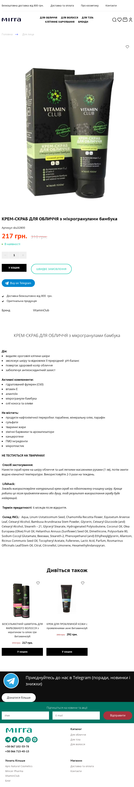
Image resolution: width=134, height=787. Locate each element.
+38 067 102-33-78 (17, 746)
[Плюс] (23, 255)
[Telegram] (8, 739)
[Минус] (5, 255)
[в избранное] (127, 47)
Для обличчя (78, 734)
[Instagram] (28, 739)
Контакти (111, 5)
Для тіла (75, 739)
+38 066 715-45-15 (17, 751)
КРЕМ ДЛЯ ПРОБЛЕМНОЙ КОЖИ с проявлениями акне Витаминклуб (67, 626)
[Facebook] (14, 739)
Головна (7, 34)
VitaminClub (12, 775)
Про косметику (90, 5)
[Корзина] (125, 20)
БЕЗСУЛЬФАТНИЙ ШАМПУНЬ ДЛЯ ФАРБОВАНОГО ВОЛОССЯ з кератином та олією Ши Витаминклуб (22, 630)
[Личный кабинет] (130, 19)
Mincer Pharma (14, 771)
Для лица (28, 34)
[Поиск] (114, 19)
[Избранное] (119, 19)
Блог (8, 780)
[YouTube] (21, 739)
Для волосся (77, 744)
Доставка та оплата (62, 5)
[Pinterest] (35, 739)
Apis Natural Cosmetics (18, 766)
